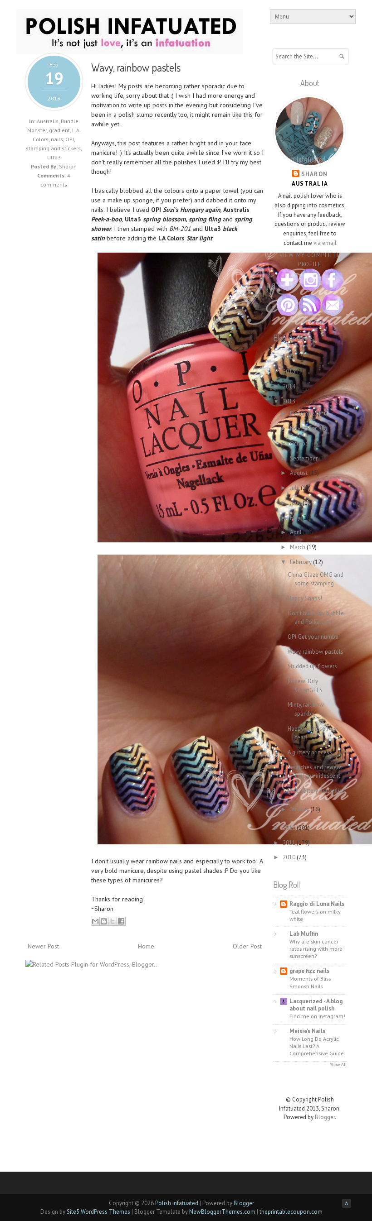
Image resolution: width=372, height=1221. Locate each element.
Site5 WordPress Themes (98, 1212)
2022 (290, 356)
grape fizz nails (309, 971)
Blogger (325, 1117)
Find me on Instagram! (317, 1016)
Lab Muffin (303, 934)
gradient (59, 130)
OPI (69, 139)
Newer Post (43, 946)
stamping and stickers (53, 148)
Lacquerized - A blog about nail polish (316, 1004)
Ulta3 (54, 157)
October (301, 443)
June (296, 503)
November (304, 428)
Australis (48, 121)
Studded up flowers (312, 666)
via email (325, 243)
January (300, 809)
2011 (290, 843)
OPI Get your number (314, 637)
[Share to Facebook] (121, 921)
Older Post (247, 946)
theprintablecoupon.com (291, 1212)
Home (146, 946)
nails (57, 139)
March (298, 547)
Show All (338, 1065)
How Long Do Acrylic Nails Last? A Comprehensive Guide (316, 1046)
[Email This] (95, 921)
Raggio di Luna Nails (316, 904)
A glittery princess (310, 752)
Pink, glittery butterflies (316, 791)
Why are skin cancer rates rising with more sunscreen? (316, 948)
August (299, 473)
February (301, 562)
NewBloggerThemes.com (222, 1212)
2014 (290, 386)
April (296, 532)
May (296, 518)
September (304, 458)
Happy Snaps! (305, 598)
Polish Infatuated (176, 1203)
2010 (290, 857)
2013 (290, 401)
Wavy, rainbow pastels (136, 67)
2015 (290, 371)
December (304, 413)
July (295, 488)
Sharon (314, 174)
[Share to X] (112, 921)
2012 (290, 828)
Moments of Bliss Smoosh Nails (310, 982)
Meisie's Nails (307, 1031)
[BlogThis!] (103, 921)
